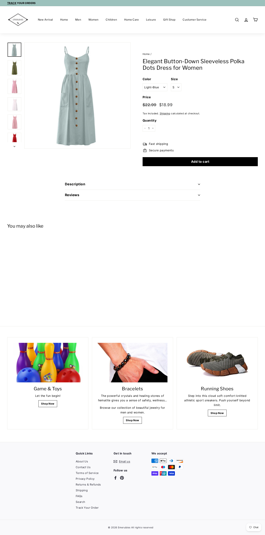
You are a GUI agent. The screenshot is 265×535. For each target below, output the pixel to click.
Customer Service (194, 19)
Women (93, 19)
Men (78, 19)
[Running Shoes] (217, 362)
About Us (82, 461)
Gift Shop (169, 19)
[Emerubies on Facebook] (115, 477)
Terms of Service (87, 473)
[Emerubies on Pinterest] (122, 477)
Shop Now (47, 403)
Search (80, 502)
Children (111, 19)
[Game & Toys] (48, 362)
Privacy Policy (85, 478)
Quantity (149, 120)
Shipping (165, 113)
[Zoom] (77, 95)
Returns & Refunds (88, 484)
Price (147, 97)
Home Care (131, 19)
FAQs (79, 496)
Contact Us (83, 467)
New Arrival (45, 19)
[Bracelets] (132, 362)
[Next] (14, 145)
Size (174, 79)
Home (64, 19)
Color (147, 79)
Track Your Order (87, 507)
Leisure (151, 19)
